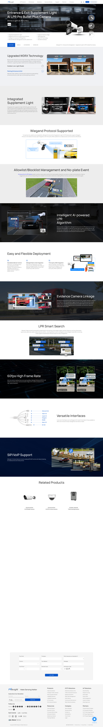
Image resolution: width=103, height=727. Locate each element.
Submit (51, 42)
